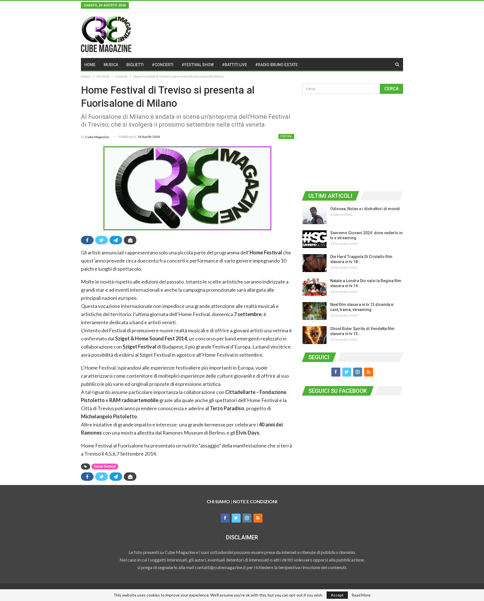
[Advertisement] (353, 141)
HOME (90, 64)
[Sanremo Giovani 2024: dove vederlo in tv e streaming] (314, 239)
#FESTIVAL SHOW (198, 64)
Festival (286, 136)
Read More (361, 595)
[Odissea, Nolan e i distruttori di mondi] (314, 215)
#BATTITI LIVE (234, 64)
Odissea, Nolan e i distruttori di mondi (365, 208)
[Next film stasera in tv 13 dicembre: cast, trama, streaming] (314, 311)
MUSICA (111, 64)
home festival (105, 466)
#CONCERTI (162, 64)
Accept (337, 595)
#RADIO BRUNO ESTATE (276, 64)
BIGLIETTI (135, 64)
